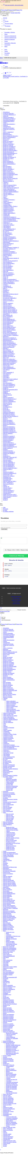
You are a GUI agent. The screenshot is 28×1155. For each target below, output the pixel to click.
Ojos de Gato (6, 365)
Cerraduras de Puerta (8, 209)
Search (2, 609)
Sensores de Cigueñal (9, 436)
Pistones (8, 940)
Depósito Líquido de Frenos (12, 837)
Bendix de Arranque (8, 141)
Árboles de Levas (10, 932)
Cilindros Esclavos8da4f (9, 213)
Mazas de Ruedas (8, 351)
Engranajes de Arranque (9, 251)
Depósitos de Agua (8, 239)
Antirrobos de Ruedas (8, 128)
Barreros (6, 140)
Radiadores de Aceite (11, 1049)
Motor (5, 46)
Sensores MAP (9, 788)
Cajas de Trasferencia (8, 194)
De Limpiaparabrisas (8, 230)
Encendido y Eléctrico (9, 32)
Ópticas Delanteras (8, 367)
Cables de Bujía (9, 707)
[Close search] (1, 615)
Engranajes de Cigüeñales (10, 252)
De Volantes (6, 235)
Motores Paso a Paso (8, 364)
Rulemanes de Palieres (9, 429)
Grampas (5, 284)
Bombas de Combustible (12, 1033)
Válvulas (6, 486)
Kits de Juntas (6, 324)
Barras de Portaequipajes (9, 137)
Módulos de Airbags (8, 352)
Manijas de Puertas (8, 341)
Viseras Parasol (7, 497)
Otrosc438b (6, 377)
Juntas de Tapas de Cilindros (10, 312)
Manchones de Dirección (12, 1084)
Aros (4, 130)
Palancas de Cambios (8, 380)
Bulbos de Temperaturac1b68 (10, 174)
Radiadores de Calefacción (12, 1053)
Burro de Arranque (8, 179)
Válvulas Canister (7, 488)
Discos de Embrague (8, 243)
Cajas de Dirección (10, 1077)
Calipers (8, 831)
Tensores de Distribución (9, 473)
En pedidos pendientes (8, 511)
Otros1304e (6, 375)
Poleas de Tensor (7, 403)
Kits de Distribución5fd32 (9, 320)
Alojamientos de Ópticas (9, 118)
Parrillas (5, 388)
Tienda (6, 51)
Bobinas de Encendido (11, 779)
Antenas (5, 125)
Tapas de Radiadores (11, 1054)
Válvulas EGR (7, 489)
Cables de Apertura (10, 705)
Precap (5, 408)
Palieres (5, 381)
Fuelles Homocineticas (11, 1119)
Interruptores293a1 (8, 296)
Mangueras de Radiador (11, 1047)
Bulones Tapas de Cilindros (10, 178)
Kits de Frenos (9, 844)
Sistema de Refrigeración (10, 37)
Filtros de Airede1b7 (8, 272)
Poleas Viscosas (7, 404)
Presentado (5, 508)
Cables (5, 183)
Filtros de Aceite (10, 814)
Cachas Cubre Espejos (8, 189)
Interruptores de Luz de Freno (13, 843)
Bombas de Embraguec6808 (10, 150)
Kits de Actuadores (8, 316)
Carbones (5, 198)
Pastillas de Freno (10, 847)
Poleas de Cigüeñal (8, 400)
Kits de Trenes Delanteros (10, 332)
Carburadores (9, 1035)
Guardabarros (7, 286)
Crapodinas (8, 1081)
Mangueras (6, 336)
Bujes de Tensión (7, 167)
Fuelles (5, 278)
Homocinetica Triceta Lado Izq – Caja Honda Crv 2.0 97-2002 (15, 102)
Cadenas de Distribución (9, 190)
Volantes (5, 498)
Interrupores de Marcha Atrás (10, 294)
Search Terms (16, 601)
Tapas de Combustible (9, 462)
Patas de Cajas (7, 395)
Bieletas (8, 1071)
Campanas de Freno (10, 833)
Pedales (5, 396)
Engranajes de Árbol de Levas (13, 936)
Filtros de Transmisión (8, 274)
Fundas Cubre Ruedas (8, 282)
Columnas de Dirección (11, 1079)
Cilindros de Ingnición (8, 210)
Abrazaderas (6, 112)
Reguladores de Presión (9, 414)
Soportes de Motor (10, 942)
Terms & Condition (16, 600)
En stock (5, 510)
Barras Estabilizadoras (11, 1070)
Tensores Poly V (7, 474)
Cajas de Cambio (7, 193)
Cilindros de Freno (10, 835)
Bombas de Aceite (8, 145)
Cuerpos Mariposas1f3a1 (9, 229)
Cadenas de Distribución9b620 (10, 191)
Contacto (6, 54)
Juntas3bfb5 (6, 314)
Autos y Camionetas (8, 132)
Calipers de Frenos (10, 832)
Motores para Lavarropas (9, 363)
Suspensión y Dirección (10, 43)
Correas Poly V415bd (8, 225)
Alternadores (9, 778)
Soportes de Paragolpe (9, 452)
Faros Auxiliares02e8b (8, 263)
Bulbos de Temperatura (9, 173)
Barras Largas (6, 138)
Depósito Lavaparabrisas (9, 238)
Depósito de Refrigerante (9, 237)
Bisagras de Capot (7, 142)
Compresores (6, 215)
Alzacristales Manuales (9, 120)
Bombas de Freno (10, 827)
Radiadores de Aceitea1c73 (12, 1050)
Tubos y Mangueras (8, 482)
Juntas (5, 302)
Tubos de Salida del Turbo (9, 481)
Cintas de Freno (9, 836)
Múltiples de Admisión (11, 938)
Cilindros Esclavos (8, 211)
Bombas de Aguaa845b (9, 148)
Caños (5, 195)
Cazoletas (8, 1078)
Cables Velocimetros (11, 711)
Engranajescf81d (7, 254)
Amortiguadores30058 (8, 121)
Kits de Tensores (7, 331)
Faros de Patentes (7, 267)
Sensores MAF (7, 441)
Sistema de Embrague (9, 39)
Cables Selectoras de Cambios (11, 187)
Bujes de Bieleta (7, 166)
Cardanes (6, 201)
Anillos (5, 122)
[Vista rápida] (7, 73)
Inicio (5, 49)
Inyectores (8, 1039)
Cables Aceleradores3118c (12, 702)
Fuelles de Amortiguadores (10, 279)
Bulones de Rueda (8, 175)
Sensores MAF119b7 (8, 442)
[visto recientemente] (1, 608)
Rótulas (8, 1090)
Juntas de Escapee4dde (9, 307)
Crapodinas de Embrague (12, 1082)
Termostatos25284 (8, 478)
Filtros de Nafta (9, 819)
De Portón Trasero (8, 234)
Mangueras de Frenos (11, 845)
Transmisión (7, 44)
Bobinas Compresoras (8, 144)
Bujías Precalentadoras (11, 780)
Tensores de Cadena (8, 472)
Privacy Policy (16, 598)
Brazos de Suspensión (11, 1074)
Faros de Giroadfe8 (8, 266)
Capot (5, 197)
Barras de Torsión (10, 1069)
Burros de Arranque (8, 181)
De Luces (6, 231)
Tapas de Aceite (7, 460)
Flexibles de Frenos (10, 841)
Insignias (6, 291)
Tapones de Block (7, 469)
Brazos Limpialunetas (8, 162)
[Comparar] (9, 73)
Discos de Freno (10, 839)
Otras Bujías (6, 369)
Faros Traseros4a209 (8, 270)
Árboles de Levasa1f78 (9, 129)
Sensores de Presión (8, 440)
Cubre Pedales (7, 227)
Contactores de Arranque (9, 217)
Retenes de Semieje (8, 421)
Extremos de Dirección (11, 1083)
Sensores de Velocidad (11, 787)
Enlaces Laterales (7, 255)
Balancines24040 (7, 134)
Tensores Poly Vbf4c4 (8, 476)
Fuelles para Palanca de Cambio (11, 280)
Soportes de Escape (8, 450)
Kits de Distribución (9, 319)
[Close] (0, 617)
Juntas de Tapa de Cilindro (10, 310)
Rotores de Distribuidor (9, 426)
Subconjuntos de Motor (11, 944)
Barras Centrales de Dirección (10, 136)
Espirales (6, 259)
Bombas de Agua (10, 1043)
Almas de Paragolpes (8, 117)
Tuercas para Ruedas (8, 484)
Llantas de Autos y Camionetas (11, 335)
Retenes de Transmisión (11, 1123)
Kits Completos (7, 315)
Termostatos (7, 477)
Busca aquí (3, 11)
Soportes (5, 449)
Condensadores (9, 783)
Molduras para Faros (8, 355)
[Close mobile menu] (0, 622)
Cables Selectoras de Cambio (13, 710)
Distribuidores (7, 244)
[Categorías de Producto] (4, 18)
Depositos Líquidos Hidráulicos (11, 240)
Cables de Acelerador (11, 703)
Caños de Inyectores (11, 1034)
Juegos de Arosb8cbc (8, 300)
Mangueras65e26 (7, 340)
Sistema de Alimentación (10, 36)
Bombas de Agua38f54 (9, 146)
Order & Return (16, 603)
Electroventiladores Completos (11, 247)
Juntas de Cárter (7, 304)
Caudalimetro (6, 203)
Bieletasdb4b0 (9, 1073)
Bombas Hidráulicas (8, 154)
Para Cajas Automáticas (9, 384)
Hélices (5, 288)
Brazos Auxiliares (8, 161)
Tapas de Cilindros (8, 461)
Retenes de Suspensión (11, 1088)
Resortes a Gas (7, 417)
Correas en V (6, 222)
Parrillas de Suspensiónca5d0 (10, 389)
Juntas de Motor (10, 937)
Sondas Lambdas (8, 448)
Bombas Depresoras (8, 152)
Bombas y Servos (7, 155)
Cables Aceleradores (11, 701)
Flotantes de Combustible (12, 1038)
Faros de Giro (7, 264)
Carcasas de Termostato (9, 199)
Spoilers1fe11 (6, 456)
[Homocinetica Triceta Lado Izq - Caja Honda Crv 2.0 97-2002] (15, 88)
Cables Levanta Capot (8, 186)
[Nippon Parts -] (11, 10)
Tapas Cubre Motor (8, 458)
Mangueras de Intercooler (12, 1046)
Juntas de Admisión (8, 303)
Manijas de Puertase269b (9, 343)
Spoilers (5, 454)
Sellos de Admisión (8, 433)
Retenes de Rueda (7, 420)
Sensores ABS (9, 784)
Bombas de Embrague (9, 149)
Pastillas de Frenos (10, 848)
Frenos (6, 41)
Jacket (16, 12)
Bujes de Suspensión (11, 1075)
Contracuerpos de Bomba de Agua (11, 218)
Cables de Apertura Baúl (12, 706)
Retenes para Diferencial (9, 424)
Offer (4, 507)
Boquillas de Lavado (8, 158)
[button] (7, 75)
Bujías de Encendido (8, 169)
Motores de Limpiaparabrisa (10, 360)
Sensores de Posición (8, 438)
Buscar (4, 15)
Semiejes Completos (11, 1124)
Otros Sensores (7, 373)
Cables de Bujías (10, 782)
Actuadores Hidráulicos (9, 114)
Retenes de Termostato (9, 422)
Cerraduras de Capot (8, 207)
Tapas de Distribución (8, 465)
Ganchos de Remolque (9, 283)
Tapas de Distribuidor (9, 466)
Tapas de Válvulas (10, 945)
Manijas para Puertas (8, 347)
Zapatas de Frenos (10, 849)
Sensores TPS (9, 790)
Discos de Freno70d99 (11, 840)
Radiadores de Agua (11, 1051)
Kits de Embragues (8, 323)
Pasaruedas (6, 391)
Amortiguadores (10, 1066)
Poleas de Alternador (8, 397)
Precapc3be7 (6, 409)
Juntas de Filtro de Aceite (9, 308)
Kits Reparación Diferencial (10, 333)
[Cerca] (3, 108)
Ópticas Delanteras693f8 (9, 368)
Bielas (7, 933)
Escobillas (6, 256)
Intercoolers (6, 292)
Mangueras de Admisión (9, 337)
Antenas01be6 (7, 126)
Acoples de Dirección (8, 113)
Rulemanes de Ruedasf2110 (10, 432)
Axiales (8, 1067)
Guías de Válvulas (8, 287)
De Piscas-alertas (7, 233)
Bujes (5, 165)
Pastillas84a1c (7, 393)
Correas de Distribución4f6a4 (10, 221)
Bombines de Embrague (9, 157)
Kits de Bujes (6, 318)
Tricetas (8, 1126)
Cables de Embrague (11, 709)
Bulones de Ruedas (8, 177)
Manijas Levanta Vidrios (9, 345)
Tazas (5, 470)
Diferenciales (6, 242)
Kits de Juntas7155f (8, 325)
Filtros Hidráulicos (8, 275)
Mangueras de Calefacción (10, 339)
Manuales (5, 348)
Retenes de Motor (10, 941)
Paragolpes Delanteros (9, 385)
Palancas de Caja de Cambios (10, 379)
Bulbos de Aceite (7, 170)
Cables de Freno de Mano (12, 830)
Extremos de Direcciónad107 (10, 260)
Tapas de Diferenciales (9, 464)
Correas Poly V (7, 223)
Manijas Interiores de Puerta (10, 344)
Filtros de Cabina (10, 816)
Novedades (7, 53)
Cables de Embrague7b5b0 (10, 185)
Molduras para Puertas (9, 356)
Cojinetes (6, 214)
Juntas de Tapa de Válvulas (10, 311)
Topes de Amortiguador (11, 1092)
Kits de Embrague (8, 322)
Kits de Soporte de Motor (9, 329)
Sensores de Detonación (9, 437)
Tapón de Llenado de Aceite (10, 468)
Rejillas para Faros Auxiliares (10, 416)
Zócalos (5, 499)
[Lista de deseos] (5, 73)
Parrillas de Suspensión (11, 1086)
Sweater (13, 12)
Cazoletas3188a (7, 205)
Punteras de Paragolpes (9, 412)
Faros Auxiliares (7, 262)
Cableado (5, 182)
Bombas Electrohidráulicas (10, 153)
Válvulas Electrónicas (8, 490)
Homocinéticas (9, 1120)
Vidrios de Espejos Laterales (10, 495)
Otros (4, 371)
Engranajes (6, 250)
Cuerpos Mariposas (10, 1037)
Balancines (6, 133)
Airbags (5, 116)
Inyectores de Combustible (9, 298)
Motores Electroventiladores (10, 361)
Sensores (5, 434)
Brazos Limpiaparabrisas (9, 163)
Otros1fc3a (6, 376)
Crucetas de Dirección (11, 1116)
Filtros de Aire (9, 815)
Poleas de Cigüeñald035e (9, 401)
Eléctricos (6, 246)
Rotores (5, 425)
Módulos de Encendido (9, 353)
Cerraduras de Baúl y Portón (10, 206)
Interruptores (6, 295)
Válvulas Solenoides (8, 492)
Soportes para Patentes (8, 453)
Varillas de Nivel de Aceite (9, 494)
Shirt (19, 12)
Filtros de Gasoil (10, 818)
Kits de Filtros (9, 820)
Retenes (5, 418)
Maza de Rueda (7, 349)
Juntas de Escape (7, 306)
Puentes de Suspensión (11, 1087)
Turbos (5, 485)
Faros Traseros (7, 268)
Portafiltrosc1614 (7, 407)
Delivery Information (16, 596)
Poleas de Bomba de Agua (9, 399)
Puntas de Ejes (7, 410)
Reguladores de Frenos (9, 413)
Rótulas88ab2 (9, 1091)
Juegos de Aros (7, 299)
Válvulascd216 (7, 493)
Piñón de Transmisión (11, 1122)
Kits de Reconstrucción (9, 328)
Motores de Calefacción (9, 359)
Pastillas (5, 392)
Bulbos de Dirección (8, 171)
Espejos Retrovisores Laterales (11, 258)
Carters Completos (8, 202)
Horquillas (6, 290)
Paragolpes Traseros (8, 387)
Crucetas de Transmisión (12, 1118)
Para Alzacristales (7, 383)
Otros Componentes (8, 372)
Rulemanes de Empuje (9, 428)
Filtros (5, 34)
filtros (1, 61)
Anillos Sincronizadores (9, 124)
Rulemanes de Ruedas (9, 430)
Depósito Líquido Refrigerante (13, 1045)
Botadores (6, 159)
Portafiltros (6, 405)
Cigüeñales (8, 934)
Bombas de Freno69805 (11, 828)
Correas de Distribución (9, 219)
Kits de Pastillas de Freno (9, 327)
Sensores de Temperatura (12, 786)
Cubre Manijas (7, 226)
